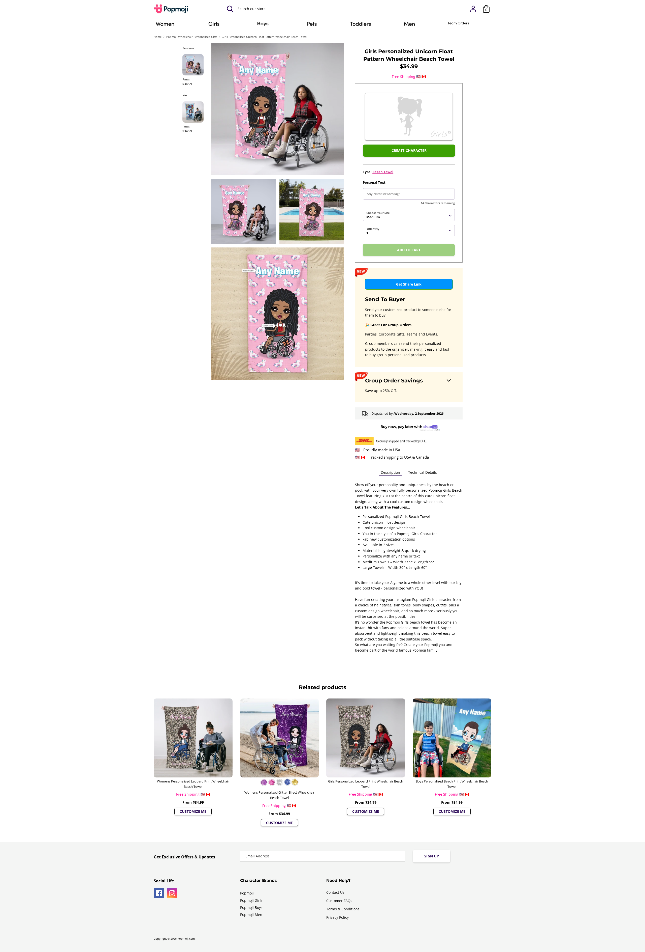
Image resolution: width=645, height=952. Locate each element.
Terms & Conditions (343, 909)
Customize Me (193, 811)
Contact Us (335, 892)
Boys (262, 25)
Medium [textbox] (373, 217)
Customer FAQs (339, 900)
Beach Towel (382, 172)
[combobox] (409, 215)
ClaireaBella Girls (214, 25)
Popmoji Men (251, 914)
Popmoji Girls (251, 900)
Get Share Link (409, 284)
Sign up (431, 856)
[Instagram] (172, 893)
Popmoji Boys (251, 907)
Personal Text (374, 182)
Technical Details (422, 472)
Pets (311, 25)
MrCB (409, 25)
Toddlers (360, 25)
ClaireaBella (165, 25)
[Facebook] (159, 893)
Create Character (409, 150)
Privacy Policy (337, 917)
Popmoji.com (186, 938)
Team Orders (458, 25)
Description (390, 472)
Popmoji (247, 893)
